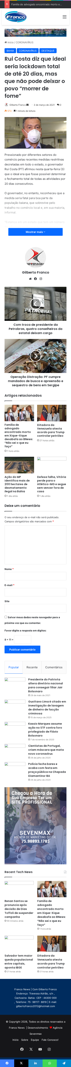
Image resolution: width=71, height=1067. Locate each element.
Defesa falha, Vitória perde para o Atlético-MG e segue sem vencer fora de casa (51, 484)
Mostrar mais (35, 231)
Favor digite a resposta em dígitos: (25, 630)
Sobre (24, 1039)
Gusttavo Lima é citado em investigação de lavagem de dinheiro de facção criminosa (47, 707)
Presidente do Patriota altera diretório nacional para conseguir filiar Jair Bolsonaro (45, 685)
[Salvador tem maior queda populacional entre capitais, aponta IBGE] (19, 944)
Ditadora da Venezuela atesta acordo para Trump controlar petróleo (51, 430)
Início (10, 42)
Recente (32, 667)
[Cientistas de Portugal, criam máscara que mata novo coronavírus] (15, 751)
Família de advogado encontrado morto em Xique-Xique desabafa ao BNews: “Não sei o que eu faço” (19, 435)
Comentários (53, 667)
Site (7, 601)
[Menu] (64, 18)
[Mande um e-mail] (27, 104)
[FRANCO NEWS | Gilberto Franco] (17, 16)
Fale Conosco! (50, 1039)
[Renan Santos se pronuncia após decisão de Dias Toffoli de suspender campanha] (19, 889)
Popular (14, 667)
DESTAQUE (48, 50)
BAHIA (10, 50)
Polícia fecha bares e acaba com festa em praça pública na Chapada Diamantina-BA (47, 770)
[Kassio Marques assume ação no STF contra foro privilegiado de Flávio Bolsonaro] (15, 729)
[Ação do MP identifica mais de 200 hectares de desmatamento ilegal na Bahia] (19, 465)
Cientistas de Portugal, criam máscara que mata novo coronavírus (46, 750)
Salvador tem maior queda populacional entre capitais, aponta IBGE (19, 961)
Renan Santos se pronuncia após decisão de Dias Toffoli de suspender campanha (19, 909)
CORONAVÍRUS (24, 42)
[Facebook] (35, 279)
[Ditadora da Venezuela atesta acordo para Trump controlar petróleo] (51, 413)
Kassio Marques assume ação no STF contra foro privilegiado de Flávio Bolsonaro (45, 729)
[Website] (30, 279)
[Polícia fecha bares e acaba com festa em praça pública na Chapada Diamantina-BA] (15, 769)
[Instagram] (41, 279)
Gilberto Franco (17, 104)
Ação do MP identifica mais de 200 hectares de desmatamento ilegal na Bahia (17, 484)
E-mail (9, 585)
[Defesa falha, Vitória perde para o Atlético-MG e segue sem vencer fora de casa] (51, 465)
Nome (9, 569)
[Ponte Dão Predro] (35, 32)
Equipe (35, 1039)
